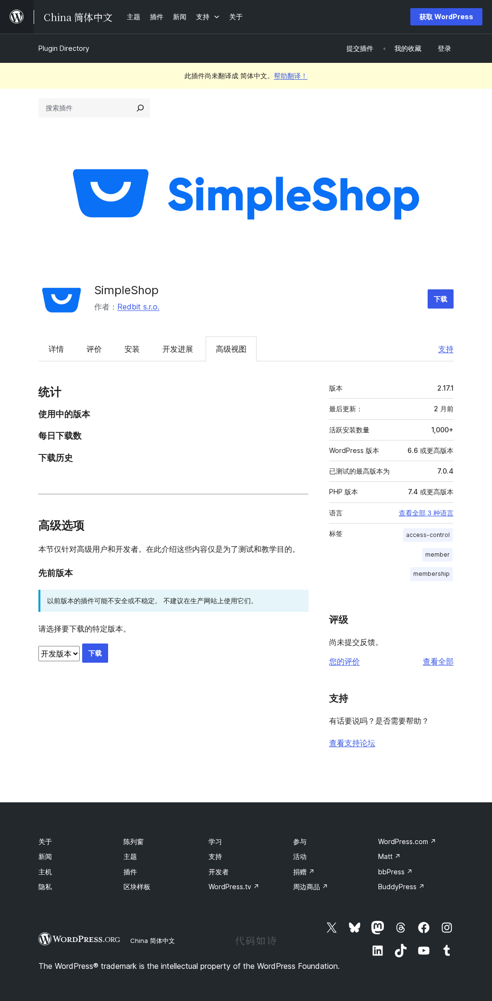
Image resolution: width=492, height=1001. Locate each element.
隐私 (45, 886)
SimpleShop (126, 290)
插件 (130, 872)
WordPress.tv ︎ (234, 886)
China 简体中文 (152, 940)
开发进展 (177, 349)
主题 (130, 856)
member (437, 554)
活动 (300, 856)
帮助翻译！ (291, 76)
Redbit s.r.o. (138, 306)
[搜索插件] (140, 108)
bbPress (395, 872)
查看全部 (438, 661)
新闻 (45, 856)
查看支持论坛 (352, 743)
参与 (300, 841)
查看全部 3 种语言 (426, 513)
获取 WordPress (446, 16)
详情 (56, 349)
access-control (428, 534)
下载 (440, 299)
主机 (45, 872)
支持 (446, 349)
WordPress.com (407, 841)
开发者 (219, 872)
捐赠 (304, 872)
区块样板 (136, 886)
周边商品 (310, 886)
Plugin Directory (63, 48)
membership (431, 573)
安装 (132, 349)
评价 (94, 349)
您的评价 (344, 661)
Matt (389, 856)
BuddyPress (401, 886)
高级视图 (231, 349)
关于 (45, 841)
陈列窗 (133, 841)
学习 (215, 841)
